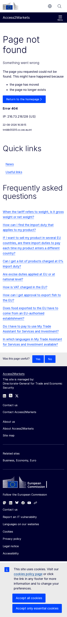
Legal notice (11, 546)
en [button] (50, 6)
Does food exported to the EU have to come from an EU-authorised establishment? (30, 313)
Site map (8, 435)
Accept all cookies (29, 598)
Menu (60, 20)
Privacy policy (12, 538)
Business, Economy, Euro (19, 460)
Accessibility (11, 553)
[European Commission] (10, 6)
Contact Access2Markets (19, 412)
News (9, 164)
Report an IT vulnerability (20, 517)
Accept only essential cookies (37, 608)
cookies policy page (28, 574)
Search (59, 6)
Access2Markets (14, 374)
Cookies (8, 531)
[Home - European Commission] (28, 483)
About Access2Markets (18, 428)
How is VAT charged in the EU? (25, 287)
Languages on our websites (21, 524)
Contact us (10, 509)
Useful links (13, 172)
